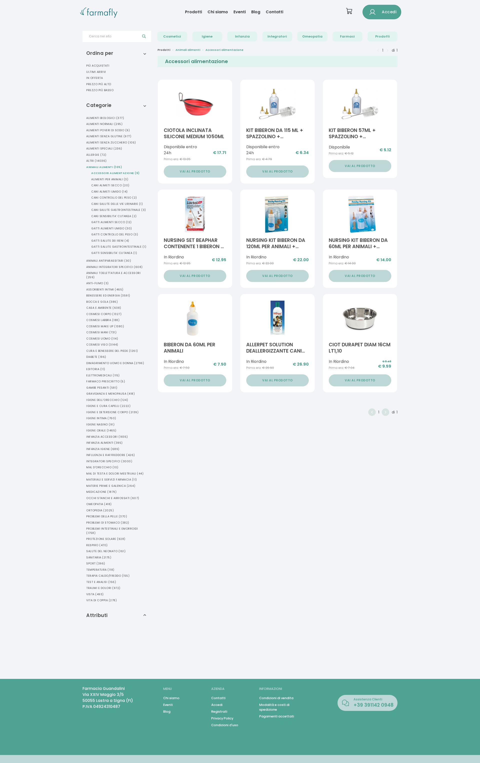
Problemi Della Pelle (106, 516)
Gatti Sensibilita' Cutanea (114, 253)
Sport (95, 563)
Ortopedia (100, 510)
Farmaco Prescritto (105, 381)
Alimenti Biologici (105, 118)
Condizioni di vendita (276, 698)
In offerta (94, 78)
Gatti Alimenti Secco (111, 222)
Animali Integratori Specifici (114, 267)
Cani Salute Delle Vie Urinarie (117, 204)
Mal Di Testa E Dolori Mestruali (115, 474)
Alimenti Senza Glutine (108, 136)
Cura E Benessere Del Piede (112, 351)
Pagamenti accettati (276, 716)
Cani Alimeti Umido (109, 192)
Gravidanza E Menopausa (110, 394)
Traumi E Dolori (103, 588)
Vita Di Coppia (101, 600)
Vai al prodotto (195, 171)
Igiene (207, 36)
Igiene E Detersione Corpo (112, 412)
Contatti (274, 12)
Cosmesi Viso (102, 345)
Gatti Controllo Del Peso (114, 234)
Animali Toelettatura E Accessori (113, 275)
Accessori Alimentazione (115, 173)
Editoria (95, 369)
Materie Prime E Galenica (110, 486)
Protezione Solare (106, 539)
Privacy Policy (222, 718)
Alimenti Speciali (104, 148)
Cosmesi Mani (101, 332)
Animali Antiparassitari (108, 261)
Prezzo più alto (98, 84)
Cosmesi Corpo (104, 314)
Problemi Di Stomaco (107, 523)
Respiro (97, 545)
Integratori (277, 36)
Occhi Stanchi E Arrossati (112, 498)
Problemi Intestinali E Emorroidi (112, 531)
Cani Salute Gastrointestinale (118, 210)
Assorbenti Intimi (105, 289)
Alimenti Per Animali (109, 179)
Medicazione (101, 492)
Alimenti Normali (104, 124)
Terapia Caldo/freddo (108, 576)
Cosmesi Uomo (102, 339)
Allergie (96, 155)
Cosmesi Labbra (103, 320)
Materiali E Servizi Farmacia (111, 480)
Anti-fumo (97, 283)
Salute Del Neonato (106, 551)
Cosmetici (172, 36)
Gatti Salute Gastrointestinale (118, 247)
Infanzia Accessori (107, 437)
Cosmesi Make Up (105, 326)
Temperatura (100, 570)
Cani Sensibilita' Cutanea (114, 216)
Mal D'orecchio (102, 467)
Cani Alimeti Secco (110, 185)
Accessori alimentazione (225, 50)
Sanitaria (98, 557)
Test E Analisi (101, 582)
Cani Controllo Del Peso (114, 198)
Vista (95, 594)
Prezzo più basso (100, 90)
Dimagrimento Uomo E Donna (115, 363)
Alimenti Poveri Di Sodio (108, 130)
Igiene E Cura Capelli (108, 406)
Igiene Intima (101, 418)
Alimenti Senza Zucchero (111, 142)
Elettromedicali (103, 375)
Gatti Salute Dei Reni (110, 241)
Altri (96, 161)
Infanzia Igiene (103, 449)
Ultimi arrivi (96, 72)
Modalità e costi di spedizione (274, 707)
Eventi (240, 12)
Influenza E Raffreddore (110, 455)
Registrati (219, 711)
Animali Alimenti (104, 167)
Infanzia (242, 36)
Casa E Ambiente (103, 308)
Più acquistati (97, 66)
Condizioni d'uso (224, 725)
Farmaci (347, 36)
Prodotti (193, 12)
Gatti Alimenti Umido (111, 228)
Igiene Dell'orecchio (107, 400)
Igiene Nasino (100, 424)
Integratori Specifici (109, 461)
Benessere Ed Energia (108, 295)
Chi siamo (218, 12)
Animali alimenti (188, 50)
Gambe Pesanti (102, 388)
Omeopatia (312, 36)
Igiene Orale (101, 430)
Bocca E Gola (102, 302)
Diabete (96, 357)
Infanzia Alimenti (104, 443)
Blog (255, 12)
